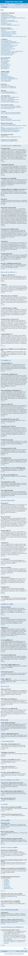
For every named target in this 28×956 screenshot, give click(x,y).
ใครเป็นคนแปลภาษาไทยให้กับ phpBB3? (8, 124)
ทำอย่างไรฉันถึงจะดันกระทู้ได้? (6, 54)
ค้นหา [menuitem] (26, 7)
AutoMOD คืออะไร (4, 135)
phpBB (10, 953)
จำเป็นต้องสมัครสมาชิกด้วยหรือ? (7, 15)
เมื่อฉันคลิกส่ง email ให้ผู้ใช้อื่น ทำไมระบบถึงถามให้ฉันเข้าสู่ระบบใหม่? (14, 36)
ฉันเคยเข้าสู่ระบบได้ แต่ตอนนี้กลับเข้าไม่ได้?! (9, 21)
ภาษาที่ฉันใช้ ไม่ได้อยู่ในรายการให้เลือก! (8, 32)
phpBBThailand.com (5, 852)
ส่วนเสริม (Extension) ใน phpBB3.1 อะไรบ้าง (9, 141)
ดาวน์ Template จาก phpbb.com (12, 937)
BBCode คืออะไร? (4, 59)
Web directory (14, 896)
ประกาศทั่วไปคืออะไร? (5, 63)
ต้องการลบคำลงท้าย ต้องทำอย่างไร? (7, 108)
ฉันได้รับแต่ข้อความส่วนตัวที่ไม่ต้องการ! (8, 86)
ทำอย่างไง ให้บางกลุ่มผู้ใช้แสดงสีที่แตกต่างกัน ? (9, 78)
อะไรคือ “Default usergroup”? (6, 80)
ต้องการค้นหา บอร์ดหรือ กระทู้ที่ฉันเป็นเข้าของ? (10, 101)
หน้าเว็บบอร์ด (4, 951)
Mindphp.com (17, 851)
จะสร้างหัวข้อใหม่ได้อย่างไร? (6, 40)
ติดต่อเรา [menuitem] (18, 951)
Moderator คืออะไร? (4, 74)
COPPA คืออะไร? (4, 22)
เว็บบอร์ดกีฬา (6, 884)
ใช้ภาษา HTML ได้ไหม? (5, 60)
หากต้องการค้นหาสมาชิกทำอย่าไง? (7, 100)
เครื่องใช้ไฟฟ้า (6, 882)
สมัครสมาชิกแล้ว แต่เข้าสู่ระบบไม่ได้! (8, 20)
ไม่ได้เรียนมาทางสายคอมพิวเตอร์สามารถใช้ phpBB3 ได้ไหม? (12, 128)
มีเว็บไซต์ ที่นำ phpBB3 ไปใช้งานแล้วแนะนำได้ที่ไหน (10, 130)
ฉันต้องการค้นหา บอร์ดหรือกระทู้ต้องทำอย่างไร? (10, 97)
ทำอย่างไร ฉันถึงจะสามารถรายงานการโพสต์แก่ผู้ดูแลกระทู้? (12, 51)
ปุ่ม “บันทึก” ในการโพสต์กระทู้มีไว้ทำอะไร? (9, 52)
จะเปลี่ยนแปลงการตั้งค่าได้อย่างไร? (7, 29)
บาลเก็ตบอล (6, 879)
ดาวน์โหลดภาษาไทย (14, 933)
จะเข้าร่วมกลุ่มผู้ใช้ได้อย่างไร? (6, 76)
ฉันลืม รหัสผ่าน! (4, 19)
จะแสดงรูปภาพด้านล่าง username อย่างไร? (9, 34)
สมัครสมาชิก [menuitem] (19, 4)
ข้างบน (3, 161)
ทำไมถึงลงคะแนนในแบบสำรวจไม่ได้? (8, 48)
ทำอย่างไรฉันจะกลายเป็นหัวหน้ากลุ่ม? (8, 77)
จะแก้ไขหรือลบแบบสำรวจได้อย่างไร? (8, 46)
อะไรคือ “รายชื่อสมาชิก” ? (5, 81)
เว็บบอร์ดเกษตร (7, 885)
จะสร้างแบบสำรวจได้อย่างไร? (6, 44)
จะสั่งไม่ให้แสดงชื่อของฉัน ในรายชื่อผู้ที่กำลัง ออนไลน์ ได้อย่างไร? (13, 17)
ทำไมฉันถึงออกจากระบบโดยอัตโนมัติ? (8, 16)
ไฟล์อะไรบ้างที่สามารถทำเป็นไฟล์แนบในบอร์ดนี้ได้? (10, 112)
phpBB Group (13, 824)
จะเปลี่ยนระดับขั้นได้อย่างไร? (6, 35)
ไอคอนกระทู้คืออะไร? (5, 68)
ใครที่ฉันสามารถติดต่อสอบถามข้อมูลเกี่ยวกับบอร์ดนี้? (11, 120)
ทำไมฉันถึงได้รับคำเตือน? (5, 50)
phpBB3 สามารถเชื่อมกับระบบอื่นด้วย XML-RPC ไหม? (11, 136)
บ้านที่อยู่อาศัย (6, 880)
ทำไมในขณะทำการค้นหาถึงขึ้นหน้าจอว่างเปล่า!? (10, 99)
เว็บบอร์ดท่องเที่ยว (7, 887)
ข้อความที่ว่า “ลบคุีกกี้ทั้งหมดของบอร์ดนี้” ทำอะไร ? (10, 25)
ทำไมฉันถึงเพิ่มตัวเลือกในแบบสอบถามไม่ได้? (9, 45)
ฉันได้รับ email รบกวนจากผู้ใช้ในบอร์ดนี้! (8, 87)
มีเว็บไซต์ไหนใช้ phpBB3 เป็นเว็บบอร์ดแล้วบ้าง (9, 129)
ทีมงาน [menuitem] (23, 951)
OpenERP (14, 922)
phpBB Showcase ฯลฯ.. (8, 888)
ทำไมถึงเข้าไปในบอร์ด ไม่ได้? (6, 47)
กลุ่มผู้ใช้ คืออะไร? (4, 75)
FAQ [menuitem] (7, 4)
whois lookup (8, 841)
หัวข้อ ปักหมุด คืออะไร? (5, 66)
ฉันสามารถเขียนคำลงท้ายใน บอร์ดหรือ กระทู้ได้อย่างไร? (11, 107)
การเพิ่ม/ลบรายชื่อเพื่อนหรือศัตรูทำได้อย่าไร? (9, 93)
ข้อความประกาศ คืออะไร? (6, 65)
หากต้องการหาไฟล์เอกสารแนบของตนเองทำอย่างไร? (11, 113)
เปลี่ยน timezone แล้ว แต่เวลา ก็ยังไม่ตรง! (8, 31)
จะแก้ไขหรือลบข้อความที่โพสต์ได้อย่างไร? (9, 41)
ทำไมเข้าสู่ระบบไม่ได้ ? (5, 14)
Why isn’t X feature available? (6, 119)
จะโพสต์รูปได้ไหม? (4, 62)
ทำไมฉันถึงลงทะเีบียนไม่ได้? (6, 23)
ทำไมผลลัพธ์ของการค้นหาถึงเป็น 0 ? (7, 98)
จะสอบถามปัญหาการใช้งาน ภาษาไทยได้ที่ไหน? (9, 131)
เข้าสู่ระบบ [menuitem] (25, 4)
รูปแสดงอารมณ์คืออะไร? (5, 61)
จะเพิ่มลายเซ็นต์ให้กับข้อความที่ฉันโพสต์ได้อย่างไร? (10, 42)
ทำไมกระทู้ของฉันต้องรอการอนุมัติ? (7, 53)
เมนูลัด (3, 4)
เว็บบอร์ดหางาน (7, 883)
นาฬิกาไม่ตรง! (3, 30)
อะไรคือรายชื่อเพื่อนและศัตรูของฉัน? (8, 91)
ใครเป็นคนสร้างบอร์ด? (5, 117)
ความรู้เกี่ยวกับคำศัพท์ (21, 871)
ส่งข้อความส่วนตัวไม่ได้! (5, 85)
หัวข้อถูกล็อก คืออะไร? (5, 67)
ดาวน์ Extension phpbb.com (9, 941)
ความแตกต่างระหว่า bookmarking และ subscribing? (10, 106)
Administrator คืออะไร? (5, 72)
